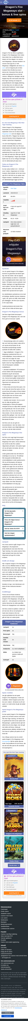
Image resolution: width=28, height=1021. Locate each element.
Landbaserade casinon (7, 928)
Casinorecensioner (6, 953)
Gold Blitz (4, 947)
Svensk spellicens (6, 938)
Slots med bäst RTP (7, 936)
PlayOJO (14, 106)
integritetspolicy (18, 1007)
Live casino (4, 918)
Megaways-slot (6, 134)
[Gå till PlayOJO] (14, 95)
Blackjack (3, 922)
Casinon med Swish (7, 915)
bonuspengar (6, 741)
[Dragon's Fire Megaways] (14, 820)
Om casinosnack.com (7, 963)
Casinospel (4, 909)
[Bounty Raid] (14, 765)
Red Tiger (15, 30)
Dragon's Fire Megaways (14, 833)
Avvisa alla (7, 1012)
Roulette (3, 940)
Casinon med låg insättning (9, 934)
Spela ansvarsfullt (6, 969)
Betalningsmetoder (6, 924)
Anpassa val (4, 1009)
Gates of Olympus (6, 949)
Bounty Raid (14, 779)
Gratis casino (5, 911)
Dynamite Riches (14, 806)
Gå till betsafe (13, 20)
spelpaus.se (20, 26)
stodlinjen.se (15, 26)
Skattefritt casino (6, 913)
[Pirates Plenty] (14, 848)
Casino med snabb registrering (10, 942)
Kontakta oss (5, 965)
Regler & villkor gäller (9, 26)
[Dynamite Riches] (14, 793)
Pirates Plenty (14, 861)
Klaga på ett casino (6, 951)
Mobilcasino (4, 920)
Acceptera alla (7, 1016)
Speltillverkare (5, 926)
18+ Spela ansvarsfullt (9, 263)
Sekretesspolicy (5, 967)
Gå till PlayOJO (13, 116)
